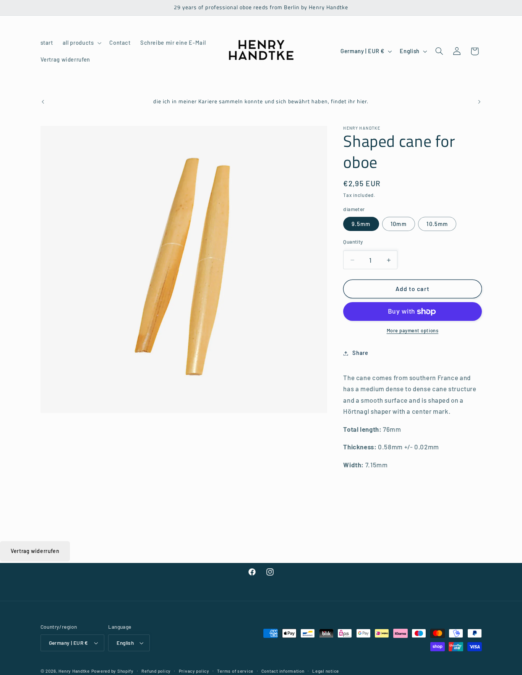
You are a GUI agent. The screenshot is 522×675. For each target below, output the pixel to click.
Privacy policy (194, 670)
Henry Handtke (74, 670)
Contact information (283, 670)
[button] (81, 42)
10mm (398, 224)
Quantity (353, 242)
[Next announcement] (479, 102)
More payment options (413, 331)
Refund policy (156, 670)
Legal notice (325, 670)
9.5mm (361, 224)
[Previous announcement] (42, 102)
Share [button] (360, 353)
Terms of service (235, 670)
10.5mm (436, 224)
